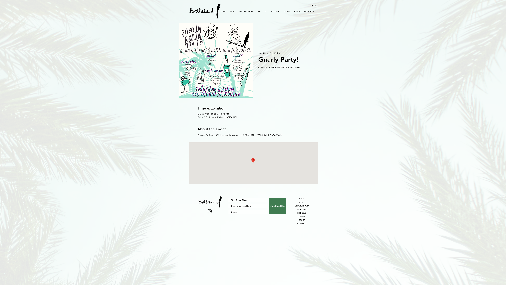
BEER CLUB (301, 213)
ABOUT (302, 220)
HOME (301, 198)
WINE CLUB (301, 209)
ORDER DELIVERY (302, 206)
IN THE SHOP (302, 223)
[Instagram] (209, 211)
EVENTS (302, 216)
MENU (301, 202)
